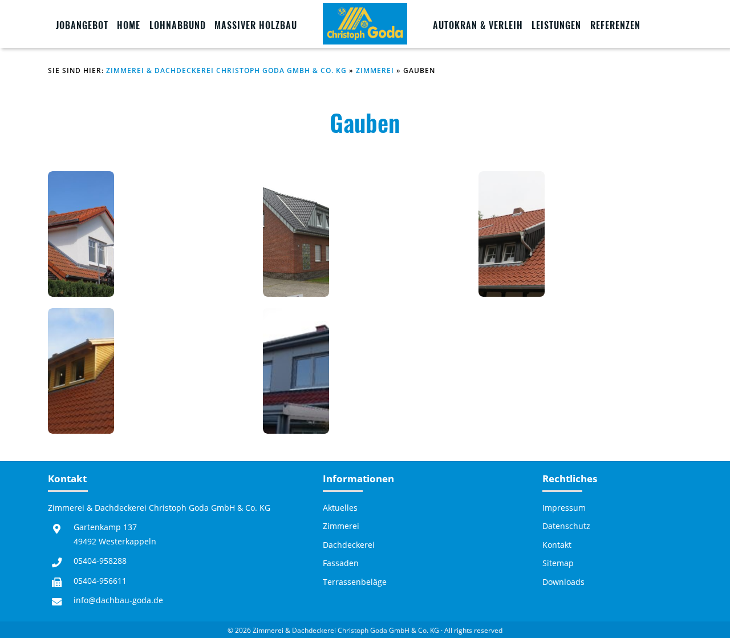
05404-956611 (100, 580)
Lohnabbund (177, 25)
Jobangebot (82, 25)
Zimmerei (375, 70)
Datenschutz (566, 526)
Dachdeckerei (349, 545)
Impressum (564, 508)
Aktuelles (340, 508)
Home (128, 25)
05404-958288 (100, 560)
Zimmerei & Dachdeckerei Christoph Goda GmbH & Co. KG (226, 70)
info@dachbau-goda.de (118, 600)
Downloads (563, 582)
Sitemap (558, 563)
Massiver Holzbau (255, 25)
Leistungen (556, 25)
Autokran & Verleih (478, 25)
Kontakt (556, 545)
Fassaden (341, 563)
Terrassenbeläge (355, 582)
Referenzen (615, 25)
